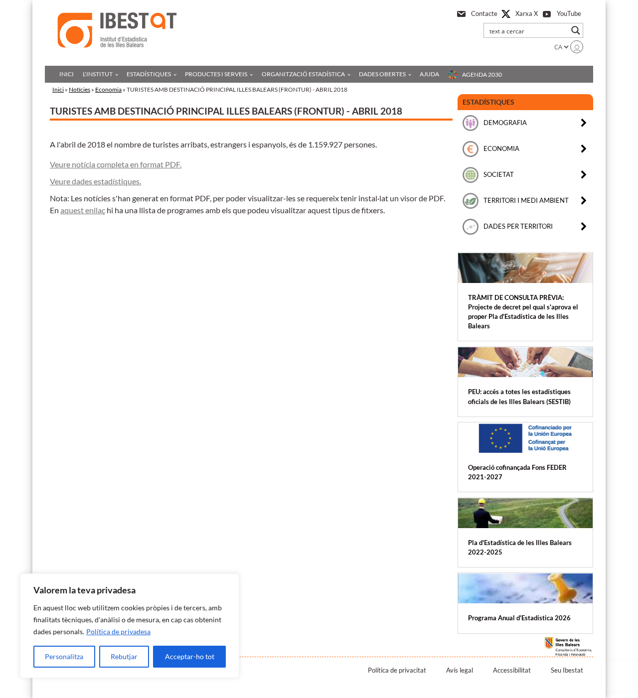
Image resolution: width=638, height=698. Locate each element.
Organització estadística (303, 74)
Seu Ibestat (567, 670)
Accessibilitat (512, 670)
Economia (108, 89)
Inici (66, 74)
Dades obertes (382, 74)
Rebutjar (124, 656)
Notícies (79, 89)
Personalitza (64, 656)
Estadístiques (149, 74)
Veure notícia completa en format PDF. (115, 164)
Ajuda (429, 74)
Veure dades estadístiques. (95, 181)
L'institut (98, 74)
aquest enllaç (82, 210)
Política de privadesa (118, 631)
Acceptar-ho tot (189, 656)
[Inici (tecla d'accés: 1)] (117, 30)
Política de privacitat (397, 670)
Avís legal (459, 670)
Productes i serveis (216, 74)
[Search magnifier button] (576, 30)
